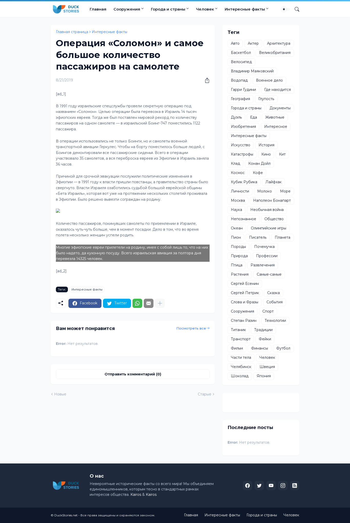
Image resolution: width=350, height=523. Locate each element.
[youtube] (271, 485)
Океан (237, 228)
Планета (282, 237)
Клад (235, 163)
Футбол (283, 348)
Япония (264, 376)
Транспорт (241, 339)
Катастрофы (242, 154)
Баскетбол (241, 52)
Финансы (259, 348)
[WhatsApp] (137, 303)
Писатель (257, 237)
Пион (236, 237)
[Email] (148, 303)
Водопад (239, 80)
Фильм (237, 348)
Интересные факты (245, 9)
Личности (240, 191)
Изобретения (243, 126)
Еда (253, 117)
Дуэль (236, 117)
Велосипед (241, 62)
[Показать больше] (160, 303)
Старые (204, 394)
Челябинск (241, 366)
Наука (236, 209)
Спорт (268, 311)
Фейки (265, 339)
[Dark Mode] (285, 9)
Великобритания (275, 52)
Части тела (241, 357)
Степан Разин (243, 320)
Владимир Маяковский (252, 71)
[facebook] (247, 485)
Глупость (266, 98)
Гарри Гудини (243, 89)
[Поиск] (295, 9)
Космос (238, 172)
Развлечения (263, 265)
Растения (240, 274)
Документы (280, 108)
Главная (98, 9)
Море (285, 191)
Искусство (240, 145)
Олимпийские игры (268, 228)
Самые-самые (269, 274)
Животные (274, 117)
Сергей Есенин (245, 283)
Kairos (135, 494)
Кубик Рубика (244, 182)
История (266, 145)
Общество (274, 219)
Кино (266, 154)
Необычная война (267, 209)
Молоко (264, 191)
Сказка (273, 292)
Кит (282, 154)
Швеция (267, 366)
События (274, 302)
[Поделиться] (205, 80)
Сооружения (127, 9)
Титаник (238, 329)
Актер (253, 43)
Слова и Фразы (244, 302)
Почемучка (264, 246)
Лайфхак (273, 182)
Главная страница (72, 32)
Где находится (277, 89)
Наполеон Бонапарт (272, 200)
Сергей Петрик (245, 292)
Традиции (263, 329)
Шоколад (240, 376)
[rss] (294, 485)
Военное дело (269, 80)
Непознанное (243, 219)
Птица (236, 265)
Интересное (275, 126)
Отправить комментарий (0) (133, 374)
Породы (238, 246)
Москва (238, 200)
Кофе (258, 172)
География (240, 98)
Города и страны (168, 9)
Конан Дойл (259, 163)
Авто (235, 43)
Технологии (275, 320)
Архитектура (278, 43)
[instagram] (282, 485)
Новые (60, 394)
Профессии (266, 256)
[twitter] (259, 485)
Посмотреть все (191, 328)
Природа (239, 256)
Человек (205, 9)
